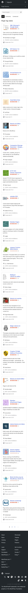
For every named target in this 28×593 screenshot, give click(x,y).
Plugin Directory (5, 6)
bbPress (4, 564)
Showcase (17, 535)
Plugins (16, 540)
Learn (2, 547)
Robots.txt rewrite (15, 298)
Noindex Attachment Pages (15, 401)
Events (16, 549)
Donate (17, 552)
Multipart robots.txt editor (15, 275)
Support (3, 549)
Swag (17, 554)
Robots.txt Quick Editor (17, 378)
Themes (17, 537)
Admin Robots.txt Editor (17, 424)
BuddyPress (5, 567)
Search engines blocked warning (15, 450)
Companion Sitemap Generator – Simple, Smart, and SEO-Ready (17, 146)
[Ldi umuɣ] (25, 2)
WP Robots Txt (14, 49)
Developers (4, 552)
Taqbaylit (7, 573)
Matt (3, 562)
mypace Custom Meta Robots (15, 248)
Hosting (3, 540)
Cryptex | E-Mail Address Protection (16, 352)
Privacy (3, 542)
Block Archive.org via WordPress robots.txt (16, 477)
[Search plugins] (20, 12)
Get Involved (18, 547)
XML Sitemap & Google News (14, 26)
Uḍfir (18, 526)
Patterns (17, 542)
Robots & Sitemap (15, 500)
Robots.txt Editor (15, 123)
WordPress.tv (5, 554)
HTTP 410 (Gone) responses (15, 171)
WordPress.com (6, 559)
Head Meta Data (15, 100)
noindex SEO (14, 196)
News (2, 537)
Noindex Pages (14, 222)
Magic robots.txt (15, 326)
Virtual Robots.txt (15, 72)
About (3, 535)
